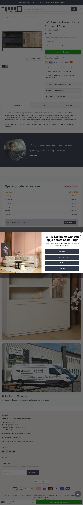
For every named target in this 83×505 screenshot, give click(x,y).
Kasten (62, 268)
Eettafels (62, 251)
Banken (62, 263)
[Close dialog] (80, 234)
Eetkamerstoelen (62, 257)
